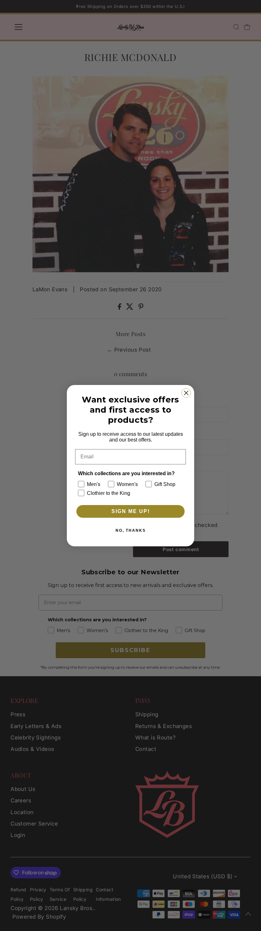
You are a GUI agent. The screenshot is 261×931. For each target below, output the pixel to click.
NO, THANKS (131, 530)
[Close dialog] (186, 393)
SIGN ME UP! (130, 511)
